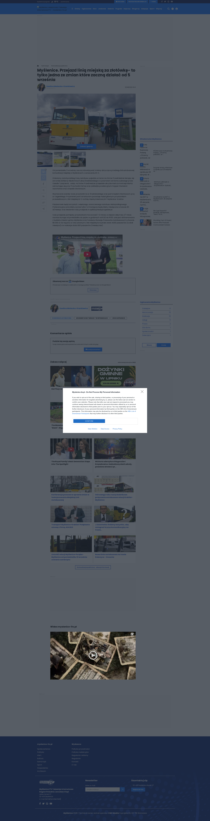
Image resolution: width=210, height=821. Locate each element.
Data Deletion (92, 429)
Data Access (105, 429)
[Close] (143, 392)
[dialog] (105, 410)
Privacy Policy (117, 429)
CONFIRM (89, 421)
